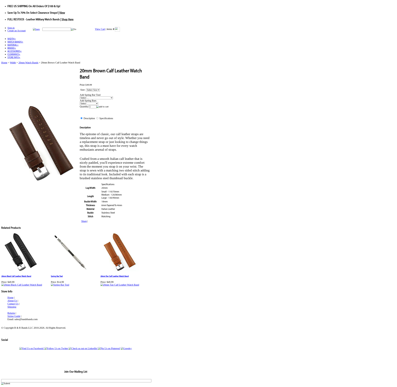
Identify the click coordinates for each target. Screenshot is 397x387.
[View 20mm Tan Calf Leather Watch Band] (119, 285)
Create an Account (16, 30)
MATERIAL (13, 44)
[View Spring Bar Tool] (60, 285)
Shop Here (68, 19)
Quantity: (84, 106)
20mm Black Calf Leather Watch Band (16, 276)
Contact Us (12, 303)
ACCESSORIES (14, 51)
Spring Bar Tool (57, 276)
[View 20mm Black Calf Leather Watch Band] (21, 285)
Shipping (11, 307)
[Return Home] (36, 29)
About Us (12, 300)
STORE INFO (13, 57)
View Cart (100, 29)
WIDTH (11, 38)
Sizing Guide (13, 316)
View (62, 12)
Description (89, 118)
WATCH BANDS (15, 41)
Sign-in (11, 28)
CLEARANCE (13, 54)
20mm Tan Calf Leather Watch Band (114, 276)
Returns (11, 313)
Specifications (106, 118)
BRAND (11, 48)
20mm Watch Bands (28, 62)
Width (13, 62)
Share (84, 221)
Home (4, 62)
